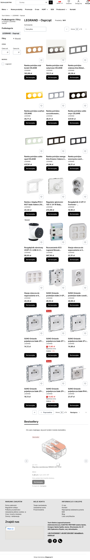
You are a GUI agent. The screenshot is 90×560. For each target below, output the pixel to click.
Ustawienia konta (39, 507)
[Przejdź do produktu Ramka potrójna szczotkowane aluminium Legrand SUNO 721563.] (56, 95)
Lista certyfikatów (68, 516)
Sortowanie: (28, 25)
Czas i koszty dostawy (13, 514)
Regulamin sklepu (11, 507)
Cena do (16, 48)
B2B (63, 512)
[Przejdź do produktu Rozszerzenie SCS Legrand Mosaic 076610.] (56, 231)
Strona (73, 29)
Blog (63, 514)
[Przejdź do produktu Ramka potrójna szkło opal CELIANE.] (34, 140)
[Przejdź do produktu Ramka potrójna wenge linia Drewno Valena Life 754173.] (56, 140)
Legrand (8, 64)
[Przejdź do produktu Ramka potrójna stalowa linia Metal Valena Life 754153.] (78, 49)
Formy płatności (11, 505)
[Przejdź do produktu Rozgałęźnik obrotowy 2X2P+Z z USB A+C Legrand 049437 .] (34, 231)
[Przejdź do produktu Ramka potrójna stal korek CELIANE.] (34, 49)
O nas (64, 505)
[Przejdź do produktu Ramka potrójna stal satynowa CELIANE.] (56, 49)
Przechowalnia (38, 510)
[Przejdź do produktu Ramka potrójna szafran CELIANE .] (34, 95)
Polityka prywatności (12, 510)
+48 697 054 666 (67, 533)
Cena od (5, 48)
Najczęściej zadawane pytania (73, 510)
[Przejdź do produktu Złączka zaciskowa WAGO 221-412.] (54, 449)
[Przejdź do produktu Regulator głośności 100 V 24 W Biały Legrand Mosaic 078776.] (56, 186)
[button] (51, 2)
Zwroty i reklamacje (12, 516)
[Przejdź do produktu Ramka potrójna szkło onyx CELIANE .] (78, 95)
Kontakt (64, 507)
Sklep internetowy (42, 557)
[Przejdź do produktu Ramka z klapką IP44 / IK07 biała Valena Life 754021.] (34, 186)
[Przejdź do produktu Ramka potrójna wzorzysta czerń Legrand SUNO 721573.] (78, 140)
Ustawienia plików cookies (14, 512)
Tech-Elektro (6, 15)
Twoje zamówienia (40, 505)
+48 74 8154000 (53, 533)
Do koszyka (30, 77)
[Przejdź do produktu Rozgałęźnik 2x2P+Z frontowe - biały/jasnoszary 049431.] (78, 186)
